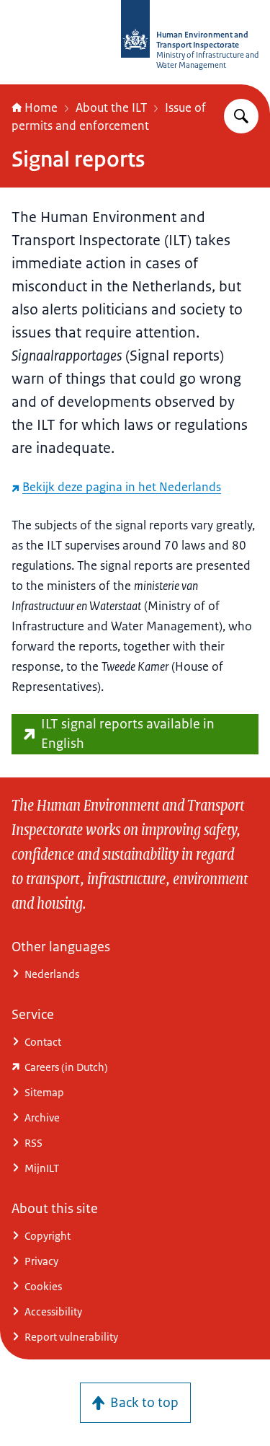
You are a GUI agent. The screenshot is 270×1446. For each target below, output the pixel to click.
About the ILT (111, 107)
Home (41, 107)
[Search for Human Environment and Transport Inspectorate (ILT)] (241, 116)
